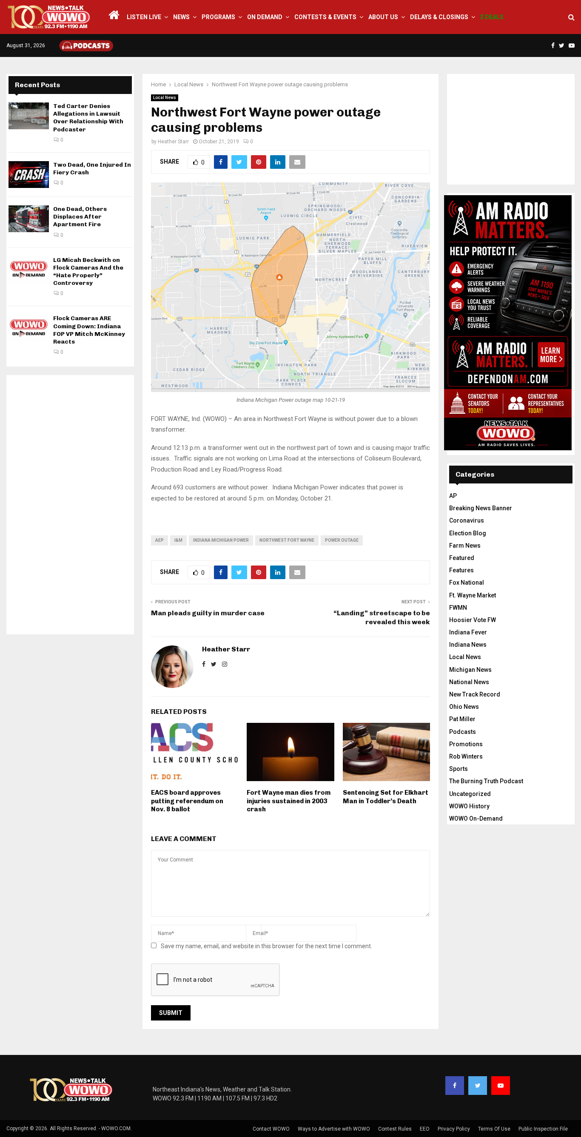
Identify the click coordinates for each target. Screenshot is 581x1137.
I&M (178, 540)
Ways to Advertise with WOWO (334, 1129)
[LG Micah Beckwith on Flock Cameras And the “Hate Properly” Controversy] (29, 269)
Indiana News (468, 644)
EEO (425, 1129)
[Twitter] (477, 1085)
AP (453, 495)
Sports (458, 768)
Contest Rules (395, 1129)
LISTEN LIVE (144, 17)
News (181, 17)
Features (461, 570)
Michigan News (470, 669)
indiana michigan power (221, 540)
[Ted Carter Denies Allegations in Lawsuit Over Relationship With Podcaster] (29, 115)
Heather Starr (173, 142)
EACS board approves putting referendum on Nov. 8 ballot (187, 801)
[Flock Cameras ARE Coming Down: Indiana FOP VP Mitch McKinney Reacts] (29, 328)
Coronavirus (466, 520)
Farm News (465, 545)
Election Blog (467, 533)
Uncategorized (470, 793)
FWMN (458, 607)
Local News (164, 97)
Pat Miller (462, 719)
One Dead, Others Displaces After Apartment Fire (80, 216)
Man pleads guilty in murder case (208, 613)
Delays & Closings (439, 17)
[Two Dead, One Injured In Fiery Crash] (29, 174)
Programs (218, 17)
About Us (383, 17)
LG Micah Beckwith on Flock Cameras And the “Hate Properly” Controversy (88, 271)
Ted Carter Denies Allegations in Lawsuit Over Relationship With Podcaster (88, 117)
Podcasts (462, 731)
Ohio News (464, 706)
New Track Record (474, 694)
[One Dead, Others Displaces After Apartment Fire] (29, 218)
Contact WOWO (271, 1129)
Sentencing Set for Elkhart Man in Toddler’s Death (385, 797)
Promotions (466, 744)
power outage (342, 540)
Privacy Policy (454, 1129)
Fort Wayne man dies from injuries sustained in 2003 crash (288, 801)
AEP (159, 540)
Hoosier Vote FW (472, 620)
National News (469, 682)
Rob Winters (466, 756)
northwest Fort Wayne (286, 540)
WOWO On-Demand (476, 818)
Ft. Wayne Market (472, 595)
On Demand (264, 17)
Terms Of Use (494, 1129)
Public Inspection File (543, 1129)
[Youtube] (500, 1085)
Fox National (466, 582)
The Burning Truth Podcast (486, 781)
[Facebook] (454, 1085)
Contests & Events (325, 17)
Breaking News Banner (480, 508)
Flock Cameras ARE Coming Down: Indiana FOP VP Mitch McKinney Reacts (89, 330)
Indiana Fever (468, 632)
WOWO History (469, 806)
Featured (461, 557)
